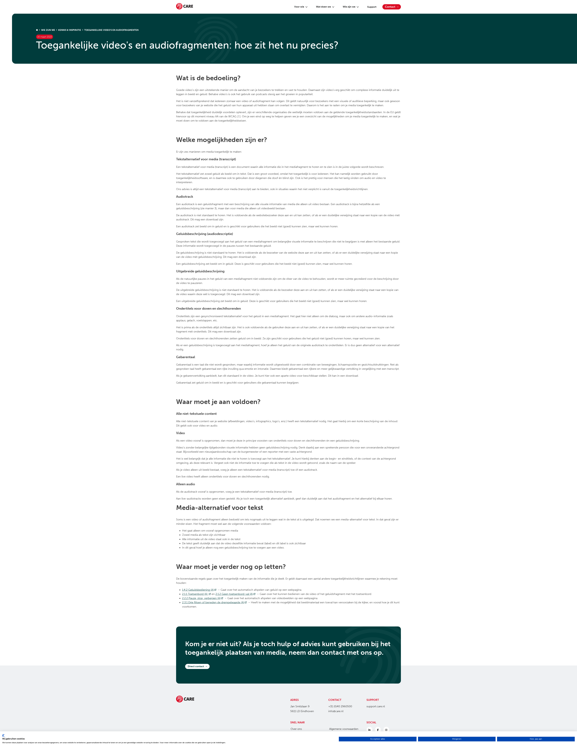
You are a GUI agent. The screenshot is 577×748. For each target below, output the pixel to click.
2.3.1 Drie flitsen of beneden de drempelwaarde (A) (214, 602)
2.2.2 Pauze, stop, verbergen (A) (203, 598)
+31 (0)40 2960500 (340, 706)
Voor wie (299, 6)
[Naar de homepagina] (184, 7)
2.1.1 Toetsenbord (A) (197, 594)
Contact (390, 6)
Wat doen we (323, 6)
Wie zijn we (349, 6)
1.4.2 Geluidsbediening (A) (199, 589)
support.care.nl (375, 706)
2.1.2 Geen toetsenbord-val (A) (235, 594)
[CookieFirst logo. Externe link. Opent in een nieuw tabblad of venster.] (3, 735)
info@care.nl (335, 711)
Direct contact (196, 666)
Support (371, 6)
